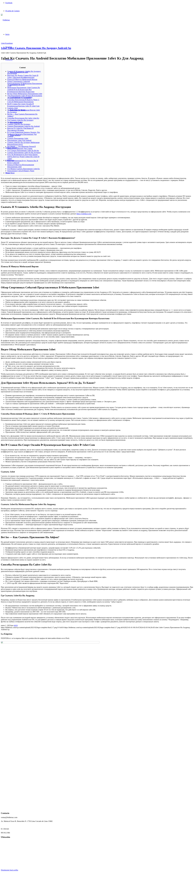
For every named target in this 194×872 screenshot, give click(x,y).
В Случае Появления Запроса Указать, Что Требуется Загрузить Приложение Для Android (23, 134)
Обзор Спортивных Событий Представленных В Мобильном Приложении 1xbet (24, 83)
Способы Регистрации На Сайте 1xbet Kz (23, 118)
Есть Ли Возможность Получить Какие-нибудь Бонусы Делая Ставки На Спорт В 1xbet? (23, 157)
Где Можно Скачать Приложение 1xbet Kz (23, 169)
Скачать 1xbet (12, 108)
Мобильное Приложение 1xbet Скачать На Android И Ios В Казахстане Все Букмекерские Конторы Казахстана (23, 90)
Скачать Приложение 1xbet (17, 138)
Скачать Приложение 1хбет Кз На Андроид (24, 153)
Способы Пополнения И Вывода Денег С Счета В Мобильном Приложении (23, 101)
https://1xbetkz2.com (83, 214)
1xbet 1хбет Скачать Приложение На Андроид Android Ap (36, 48)
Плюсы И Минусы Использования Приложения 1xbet (20, 166)
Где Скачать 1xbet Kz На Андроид (20, 120)
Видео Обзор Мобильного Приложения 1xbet (24, 94)
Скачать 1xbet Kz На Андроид (18, 124)
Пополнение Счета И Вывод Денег (20, 171)
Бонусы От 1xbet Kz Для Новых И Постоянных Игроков (20, 129)
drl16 (16, 625)
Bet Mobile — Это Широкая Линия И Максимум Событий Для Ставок (21, 147)
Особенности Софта (15, 122)
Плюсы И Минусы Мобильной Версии (22, 79)
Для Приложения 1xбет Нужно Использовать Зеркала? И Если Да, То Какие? (24, 97)
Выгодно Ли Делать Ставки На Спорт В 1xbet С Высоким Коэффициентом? (22, 76)
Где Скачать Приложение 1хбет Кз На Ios (23, 150)
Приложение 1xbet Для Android (19, 140)
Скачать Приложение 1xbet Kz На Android (23, 126)
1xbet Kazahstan (7, 43)
